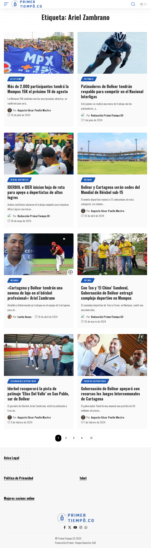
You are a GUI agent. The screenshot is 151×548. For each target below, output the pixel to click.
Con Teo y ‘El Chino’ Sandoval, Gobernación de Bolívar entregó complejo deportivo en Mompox (107, 293)
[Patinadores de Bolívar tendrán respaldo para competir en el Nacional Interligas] (112, 53)
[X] (69, 527)
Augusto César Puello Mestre (34, 110)
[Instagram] (80, 527)
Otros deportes (19, 179)
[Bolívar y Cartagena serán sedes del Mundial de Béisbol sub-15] (112, 153)
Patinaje (89, 78)
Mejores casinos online (19, 498)
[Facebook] (65, 527)
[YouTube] (75, 527)
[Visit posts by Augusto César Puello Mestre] (9, 110)
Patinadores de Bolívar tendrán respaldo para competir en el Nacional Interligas (112, 91)
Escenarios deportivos (23, 381)
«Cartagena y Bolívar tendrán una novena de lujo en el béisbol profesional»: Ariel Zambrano (35, 293)
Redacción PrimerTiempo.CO (107, 115)
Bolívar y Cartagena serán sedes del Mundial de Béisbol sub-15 (110, 189)
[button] (7, 4)
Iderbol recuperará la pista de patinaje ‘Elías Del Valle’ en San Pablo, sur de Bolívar (38, 394)
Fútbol (87, 280)
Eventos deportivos (95, 381)
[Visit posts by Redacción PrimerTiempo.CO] (83, 115)
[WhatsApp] (86, 527)
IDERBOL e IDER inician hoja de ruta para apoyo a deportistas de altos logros (36, 192)
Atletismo (16, 78)
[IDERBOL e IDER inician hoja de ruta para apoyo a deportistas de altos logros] (39, 153)
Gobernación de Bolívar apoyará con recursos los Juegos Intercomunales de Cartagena (110, 394)
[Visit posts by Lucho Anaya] (9, 317)
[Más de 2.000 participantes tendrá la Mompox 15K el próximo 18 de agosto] (39, 53)
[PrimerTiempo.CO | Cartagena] (26, 4)
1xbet (83, 478)
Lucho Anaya (24, 317)
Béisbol (88, 179)
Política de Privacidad (18, 478)
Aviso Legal (11, 457)
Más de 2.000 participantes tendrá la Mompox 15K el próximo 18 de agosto (38, 88)
